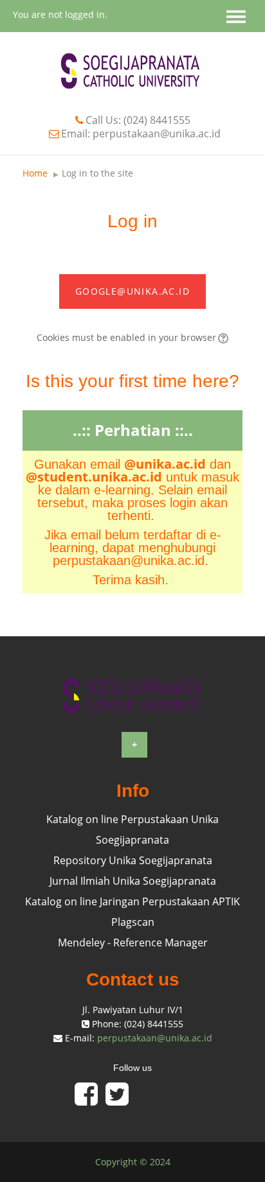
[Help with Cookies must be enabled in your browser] (222, 337)
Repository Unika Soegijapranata (132, 860)
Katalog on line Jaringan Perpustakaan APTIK (132, 901)
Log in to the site (97, 173)
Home (35, 173)
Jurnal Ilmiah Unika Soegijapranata (133, 881)
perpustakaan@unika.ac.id (154, 1038)
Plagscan (132, 922)
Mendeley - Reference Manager (133, 942)
